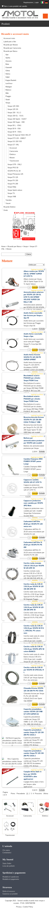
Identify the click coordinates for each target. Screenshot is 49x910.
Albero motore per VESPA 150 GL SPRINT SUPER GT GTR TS (34, 273)
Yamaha (8, 200)
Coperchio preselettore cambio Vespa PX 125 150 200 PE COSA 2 (34, 732)
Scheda (42, 287)
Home (3, 246)
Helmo (8, 74)
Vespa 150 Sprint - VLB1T (17, 119)
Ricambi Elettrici (9, 207)
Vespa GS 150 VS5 (15, 141)
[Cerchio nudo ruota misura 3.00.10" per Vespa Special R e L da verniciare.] (12, 677)
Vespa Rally (12, 187)
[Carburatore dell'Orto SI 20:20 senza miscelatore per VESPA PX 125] (12, 531)
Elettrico (13, 154)
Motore (12, 158)
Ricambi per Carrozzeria (12, 48)
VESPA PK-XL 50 (14, 171)
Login (37, 2)
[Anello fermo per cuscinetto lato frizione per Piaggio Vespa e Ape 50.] (12, 321)
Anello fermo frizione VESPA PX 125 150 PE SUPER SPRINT (32, 357)
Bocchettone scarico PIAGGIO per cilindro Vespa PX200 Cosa (32, 378)
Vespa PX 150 (13, 180)
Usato (6, 210)
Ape (7, 55)
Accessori (13, 148)
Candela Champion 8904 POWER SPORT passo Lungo (33, 461)
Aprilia (8, 58)
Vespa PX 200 (13, 184)
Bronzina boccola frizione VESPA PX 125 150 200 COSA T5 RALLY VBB (34, 419)
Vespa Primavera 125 (15, 174)
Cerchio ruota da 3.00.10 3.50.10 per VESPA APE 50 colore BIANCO (34, 649)
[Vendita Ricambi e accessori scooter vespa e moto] (20, 14)
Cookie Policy (28, 907)
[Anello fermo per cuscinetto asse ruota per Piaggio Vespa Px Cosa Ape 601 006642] (12, 343)
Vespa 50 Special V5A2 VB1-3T (19, 135)
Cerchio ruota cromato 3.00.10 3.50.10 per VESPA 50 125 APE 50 (34, 565)
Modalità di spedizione (11, 877)
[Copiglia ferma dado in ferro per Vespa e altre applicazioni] (12, 781)
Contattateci (7, 853)
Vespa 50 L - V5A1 (14, 125)
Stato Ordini (7, 863)
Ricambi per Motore (11, 45)
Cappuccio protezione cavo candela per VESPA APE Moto (33, 503)
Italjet (8, 77)
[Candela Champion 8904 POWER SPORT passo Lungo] (12, 469)
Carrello (35, 287)
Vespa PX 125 (13, 177)
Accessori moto (9, 38)
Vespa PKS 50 (13, 168)
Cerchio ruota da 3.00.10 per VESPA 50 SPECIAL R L (34, 670)
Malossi (8, 90)
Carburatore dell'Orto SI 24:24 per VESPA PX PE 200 (33, 544)
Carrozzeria (14, 151)
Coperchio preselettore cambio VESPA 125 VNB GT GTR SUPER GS (33, 711)
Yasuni (8, 203)
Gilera (8, 71)
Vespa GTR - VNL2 (14, 164)
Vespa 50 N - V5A (14, 128)
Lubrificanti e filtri (10, 42)
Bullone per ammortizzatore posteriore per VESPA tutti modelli (34, 440)
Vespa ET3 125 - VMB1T (17, 138)
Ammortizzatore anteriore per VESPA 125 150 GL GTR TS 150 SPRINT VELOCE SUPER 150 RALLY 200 (33, 297)
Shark (8, 100)
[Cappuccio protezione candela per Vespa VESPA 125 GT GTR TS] (12, 488)
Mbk (7, 93)
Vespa (8, 103)
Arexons (9, 61)
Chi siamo (6, 850)
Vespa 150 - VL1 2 (14, 112)
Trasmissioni (14, 161)
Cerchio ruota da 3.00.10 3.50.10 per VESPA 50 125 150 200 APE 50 (33, 586)
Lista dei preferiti (9, 866)
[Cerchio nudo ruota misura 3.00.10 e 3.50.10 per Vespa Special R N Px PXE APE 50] (12, 616)
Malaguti (9, 87)
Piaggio (8, 96)
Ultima (45, 793)
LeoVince (9, 83)
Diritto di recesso (9, 891)
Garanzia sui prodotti (10, 894)
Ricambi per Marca (10, 51)
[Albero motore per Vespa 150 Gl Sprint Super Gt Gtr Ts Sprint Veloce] (12, 281)
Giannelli (9, 67)
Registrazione (28, 2)
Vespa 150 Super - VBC (16, 122)
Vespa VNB (12, 197)
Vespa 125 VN (13, 109)
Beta (7, 64)
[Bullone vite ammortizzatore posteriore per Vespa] (12, 445)
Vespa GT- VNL (13, 145)
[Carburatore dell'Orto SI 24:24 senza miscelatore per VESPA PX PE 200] (12, 552)
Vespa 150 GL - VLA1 (15, 116)
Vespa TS (11, 193)
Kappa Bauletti (11, 80)
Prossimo (38, 793)
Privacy (19, 907)
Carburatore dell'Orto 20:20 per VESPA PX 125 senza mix (33, 524)
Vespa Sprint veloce (15, 190)
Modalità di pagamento (11, 879)
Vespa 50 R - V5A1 (14, 132)
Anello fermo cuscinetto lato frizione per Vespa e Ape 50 (33, 315)
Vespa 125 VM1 (13, 106)
